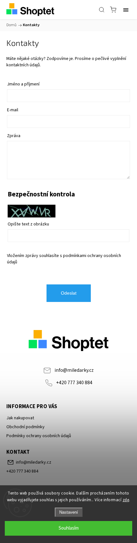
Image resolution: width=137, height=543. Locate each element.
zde (126, 500)
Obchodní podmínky (25, 427)
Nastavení (68, 512)
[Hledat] (101, 9)
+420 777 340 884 (74, 382)
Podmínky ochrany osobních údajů (38, 436)
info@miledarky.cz (74, 370)
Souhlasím (69, 528)
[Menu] (125, 9)
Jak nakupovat (20, 418)
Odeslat (68, 293)
